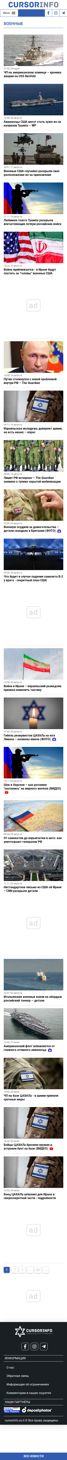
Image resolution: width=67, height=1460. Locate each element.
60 (38, 1270)
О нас (10, 1367)
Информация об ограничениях (28, 1384)
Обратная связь (18, 1376)
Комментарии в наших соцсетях (29, 1393)
